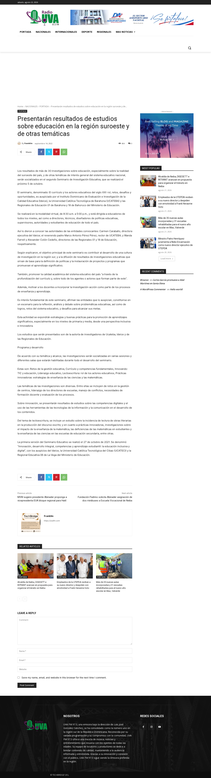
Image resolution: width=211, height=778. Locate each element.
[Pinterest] (56, 152)
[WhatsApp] (64, 152)
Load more (166, 258)
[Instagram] (151, 727)
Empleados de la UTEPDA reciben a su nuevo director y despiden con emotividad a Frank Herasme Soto (73, 585)
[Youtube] (159, 727)
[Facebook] (41, 152)
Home (20, 106)
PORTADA (44, 106)
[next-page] (25, 599)
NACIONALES (31, 106)
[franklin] (19, 143)
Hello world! (176, 289)
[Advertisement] (105, 77)
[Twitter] (48, 152)
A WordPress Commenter (153, 289)
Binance (144, 279)
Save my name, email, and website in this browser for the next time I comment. (64, 677)
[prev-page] (19, 599)
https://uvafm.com (52, 521)
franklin (28, 143)
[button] (190, 48)
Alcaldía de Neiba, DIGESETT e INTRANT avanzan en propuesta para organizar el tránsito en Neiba (34, 585)
